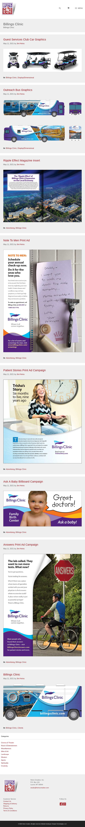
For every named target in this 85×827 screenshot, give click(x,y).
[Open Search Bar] (59, 8)
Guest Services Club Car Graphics (24, 39)
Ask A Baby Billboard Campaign (23, 481)
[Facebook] (61, 805)
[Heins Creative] (9, 8)
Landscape (5, 754)
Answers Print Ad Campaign (20, 544)
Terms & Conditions (10, 811)
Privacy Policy (8, 808)
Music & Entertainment (9, 745)
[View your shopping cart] (68, 8)
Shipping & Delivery (10, 803)
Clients (20, 728)
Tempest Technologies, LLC (59, 824)
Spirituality (4, 763)
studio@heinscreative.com (39, 788)
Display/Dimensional (26, 78)
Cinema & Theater (7, 743)
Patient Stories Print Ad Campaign (24, 370)
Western (4, 757)
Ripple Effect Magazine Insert (21, 160)
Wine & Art (4, 751)
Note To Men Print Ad (16, 240)
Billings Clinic (11, 78)
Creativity (4, 766)
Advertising (10, 228)
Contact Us (7, 801)
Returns (6, 806)
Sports (3, 760)
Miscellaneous (6, 748)
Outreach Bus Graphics (17, 89)
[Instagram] (64, 805)
